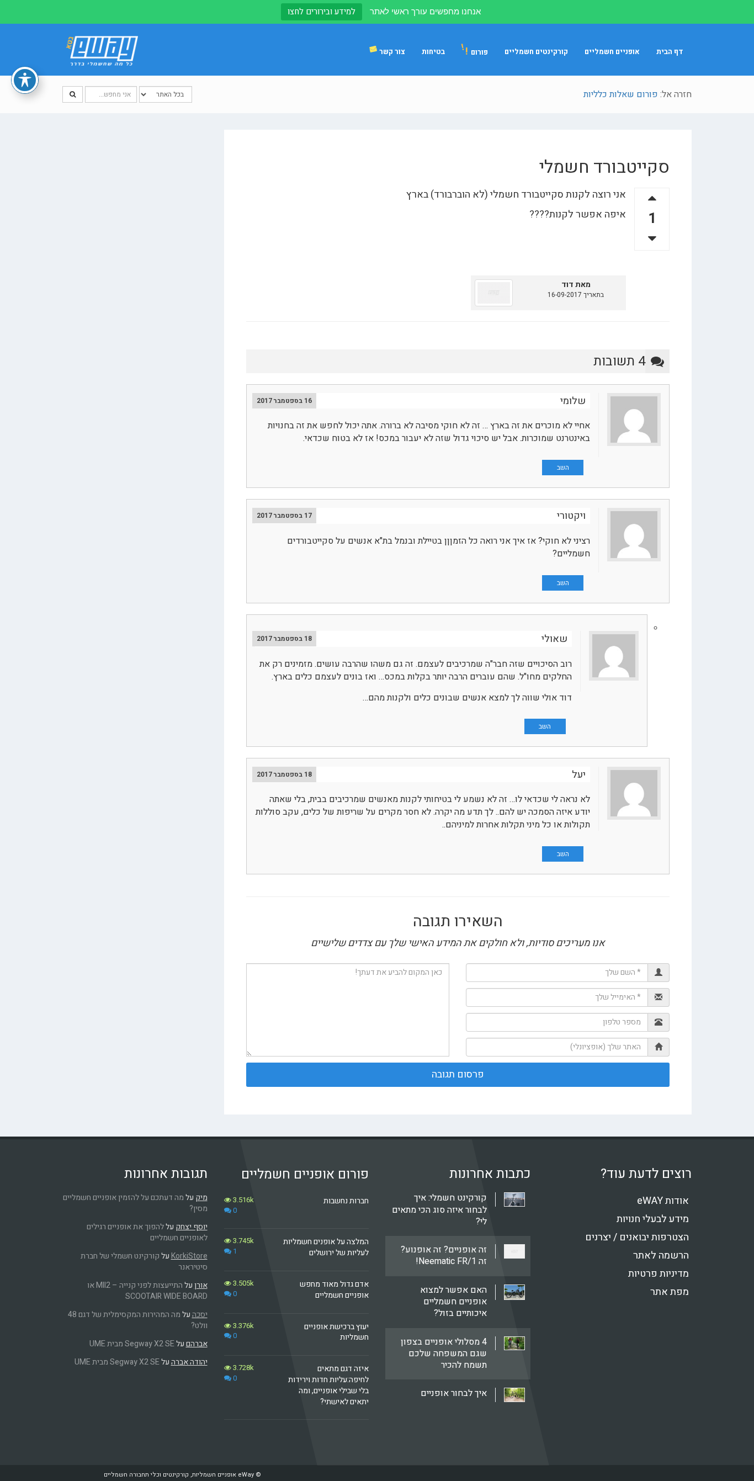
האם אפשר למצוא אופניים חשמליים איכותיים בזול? (453, 1301)
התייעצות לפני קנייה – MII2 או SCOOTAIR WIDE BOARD (147, 1291)
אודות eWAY (663, 1200)
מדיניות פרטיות (658, 1273)
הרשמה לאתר (661, 1255)
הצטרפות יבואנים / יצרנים (637, 1237)
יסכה (200, 1314)
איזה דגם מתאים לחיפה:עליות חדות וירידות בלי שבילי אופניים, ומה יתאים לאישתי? (328, 1385)
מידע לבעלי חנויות (653, 1219)
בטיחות (433, 51)
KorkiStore (189, 1256)
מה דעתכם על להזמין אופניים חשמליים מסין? (135, 1203)
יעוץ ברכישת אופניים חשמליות (336, 1332)
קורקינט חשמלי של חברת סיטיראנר (144, 1261)
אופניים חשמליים (612, 51)
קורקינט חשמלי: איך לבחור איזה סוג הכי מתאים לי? (439, 1209)
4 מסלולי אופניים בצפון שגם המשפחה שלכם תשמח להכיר (444, 1353)
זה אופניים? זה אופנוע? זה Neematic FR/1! (444, 1255)
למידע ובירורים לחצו (321, 12)
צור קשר (392, 51)
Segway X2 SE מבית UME (131, 1344)
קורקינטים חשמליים (536, 51)
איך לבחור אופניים (454, 1393)
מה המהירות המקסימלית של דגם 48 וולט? (138, 1320)
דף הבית (669, 51)
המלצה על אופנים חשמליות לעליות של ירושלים (326, 1247)
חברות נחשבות (346, 1201)
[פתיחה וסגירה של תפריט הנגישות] (25, 80)
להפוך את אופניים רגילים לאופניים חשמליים (147, 1232)
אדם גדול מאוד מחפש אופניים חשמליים (334, 1289)
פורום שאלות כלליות (620, 94)
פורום (476, 51)
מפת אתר (669, 1291)
